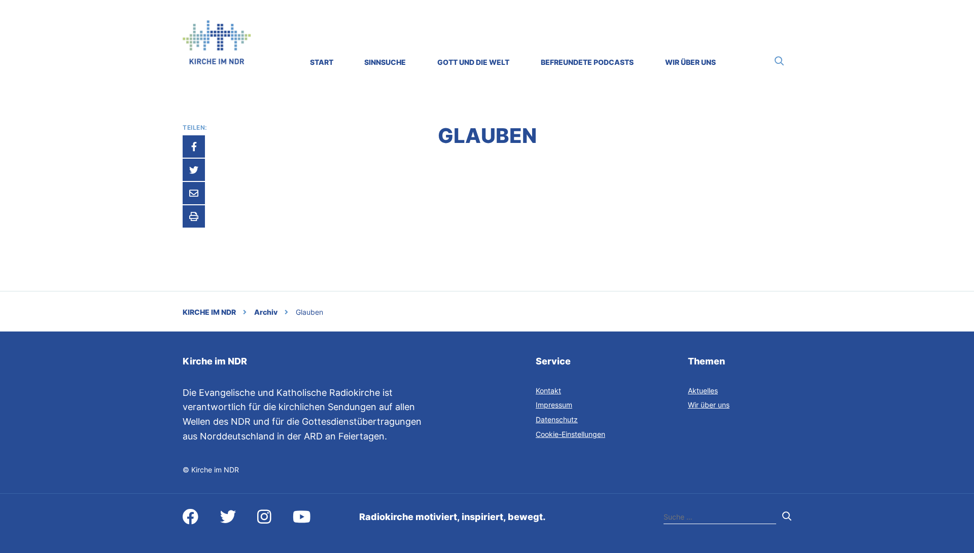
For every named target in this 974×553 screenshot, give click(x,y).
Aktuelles (703, 390)
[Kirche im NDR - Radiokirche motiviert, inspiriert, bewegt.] (217, 61)
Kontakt (548, 390)
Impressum (554, 404)
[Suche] (779, 61)
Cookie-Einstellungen (570, 434)
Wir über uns (708, 404)
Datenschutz (557, 419)
